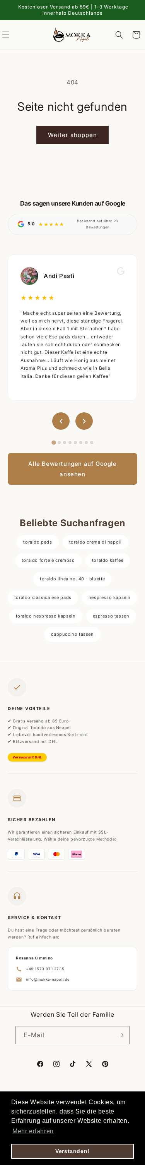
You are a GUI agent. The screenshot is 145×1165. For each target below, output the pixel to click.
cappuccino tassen (72, 634)
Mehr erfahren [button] (33, 1131)
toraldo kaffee (107, 560)
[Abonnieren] (120, 1035)
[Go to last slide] (61, 421)
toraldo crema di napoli (95, 542)
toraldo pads (37, 542)
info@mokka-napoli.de (48, 979)
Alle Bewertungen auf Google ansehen (72, 469)
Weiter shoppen (72, 135)
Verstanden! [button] (72, 1151)
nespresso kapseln (110, 597)
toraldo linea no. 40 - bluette (72, 579)
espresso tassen (111, 616)
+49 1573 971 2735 (45, 969)
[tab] (53, 443)
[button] (119, 34)
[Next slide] (84, 421)
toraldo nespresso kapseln (46, 616)
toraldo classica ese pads (43, 597)
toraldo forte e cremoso (48, 560)
